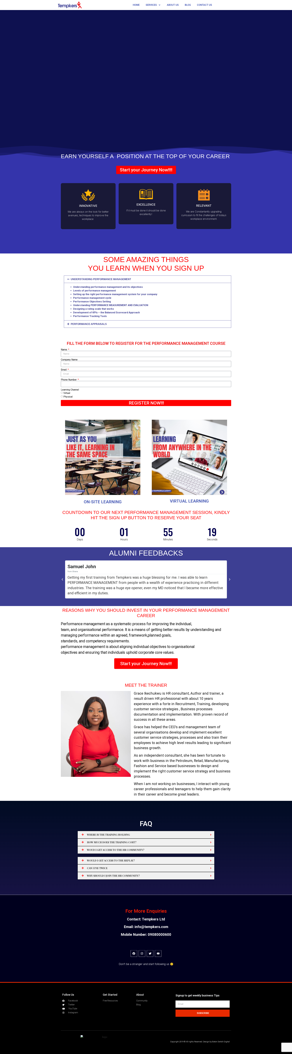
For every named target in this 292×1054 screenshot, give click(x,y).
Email (64, 370)
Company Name (69, 359)
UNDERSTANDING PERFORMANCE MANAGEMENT (101, 279)
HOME (136, 4)
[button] (147, 279)
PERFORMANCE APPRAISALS (89, 324)
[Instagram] (142, 953)
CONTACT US (204, 4)
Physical (68, 396)
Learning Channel (70, 390)
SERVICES (151, 4)
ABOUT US (173, 4)
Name (64, 349)
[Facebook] (134, 953)
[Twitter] (150, 953)
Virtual (66, 393)
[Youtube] (158, 953)
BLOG (188, 4)
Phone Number (69, 380)
